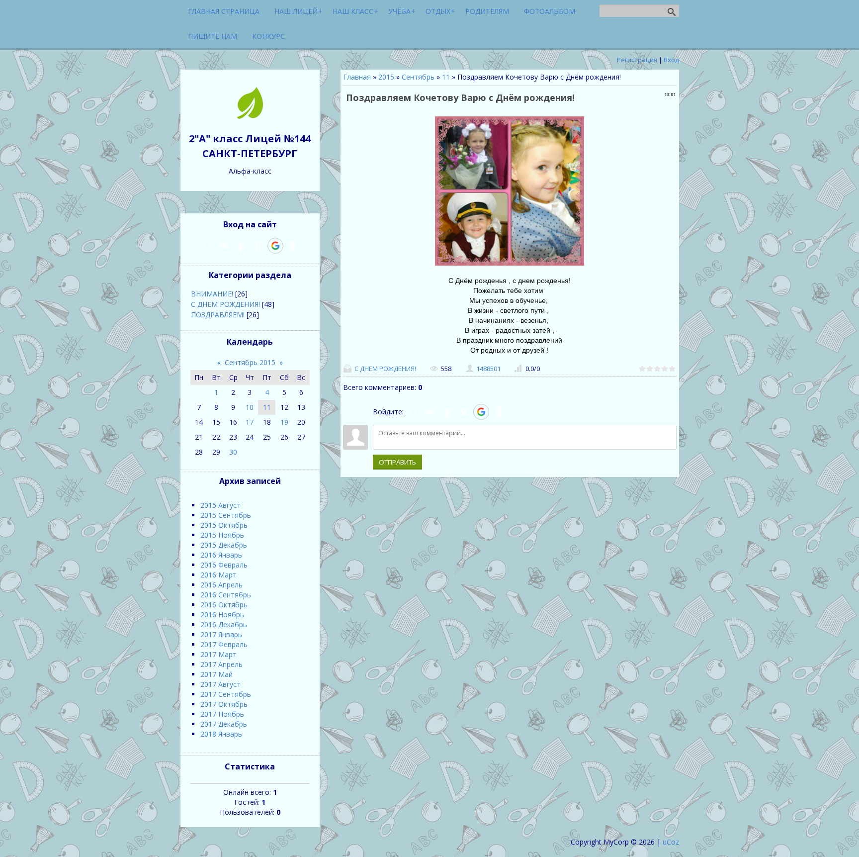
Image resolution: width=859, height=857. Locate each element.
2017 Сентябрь (225, 694)
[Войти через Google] (481, 412)
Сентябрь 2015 (250, 362)
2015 (386, 77)
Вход (671, 59)
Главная (357, 77)
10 (250, 407)
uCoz (671, 842)
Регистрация (637, 59)
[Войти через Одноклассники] (498, 411)
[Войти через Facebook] (446, 411)
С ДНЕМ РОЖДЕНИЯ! (385, 368)
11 (446, 77)
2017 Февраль (224, 644)
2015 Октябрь (224, 525)
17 (250, 422)
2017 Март (218, 654)
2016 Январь (221, 555)
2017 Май (216, 674)
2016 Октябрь (224, 604)
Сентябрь (418, 77)
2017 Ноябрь (222, 714)
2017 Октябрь (224, 704)
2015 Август (220, 505)
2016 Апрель (221, 584)
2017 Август (220, 684)
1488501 (488, 368)
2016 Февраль (224, 565)
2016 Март (218, 574)
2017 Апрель (221, 664)
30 (233, 452)
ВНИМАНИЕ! (212, 293)
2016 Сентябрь (225, 594)
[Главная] (250, 116)
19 (284, 422)
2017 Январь (221, 634)
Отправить (397, 462)
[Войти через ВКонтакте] (430, 411)
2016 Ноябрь (222, 614)
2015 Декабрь (223, 545)
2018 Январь (221, 734)
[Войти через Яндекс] (463, 411)
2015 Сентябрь (225, 515)
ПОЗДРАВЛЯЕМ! (218, 314)
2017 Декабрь (223, 724)
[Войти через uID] (413, 411)
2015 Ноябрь (222, 535)
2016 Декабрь (223, 624)
